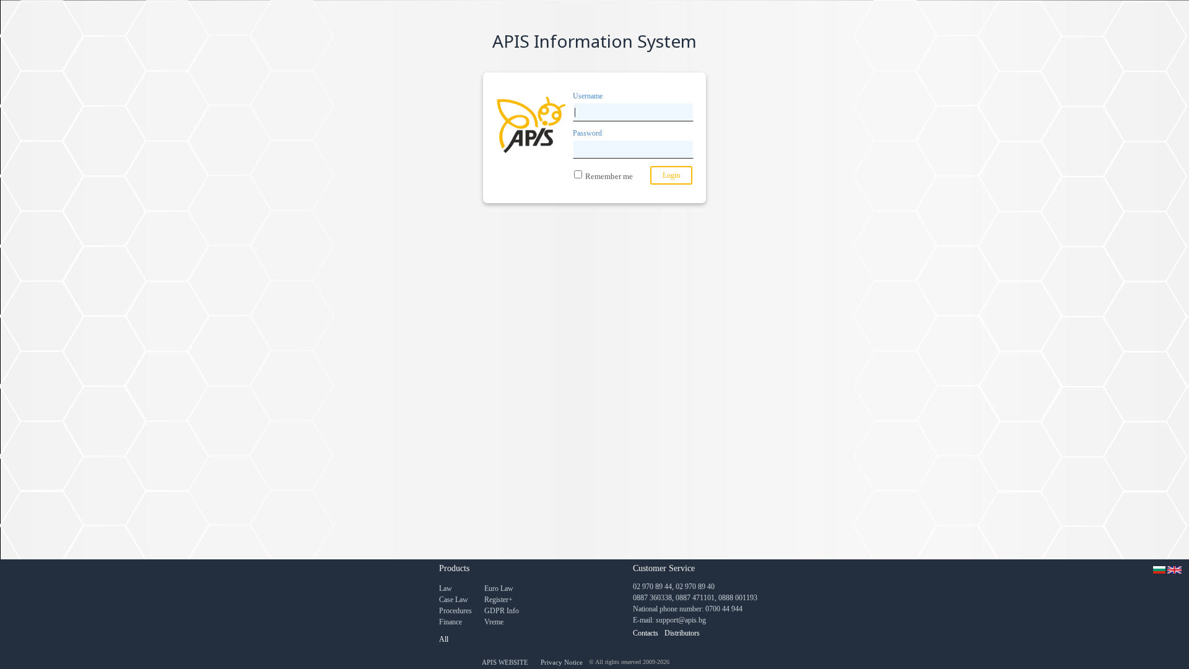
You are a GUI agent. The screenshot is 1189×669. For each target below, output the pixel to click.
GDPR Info (501, 610)
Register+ (498, 599)
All (443, 639)
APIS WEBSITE (505, 662)
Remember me (609, 176)
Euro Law (498, 588)
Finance (450, 622)
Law (445, 588)
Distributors (682, 633)
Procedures (455, 610)
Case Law (453, 599)
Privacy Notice (562, 662)
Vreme (493, 622)
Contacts (645, 633)
